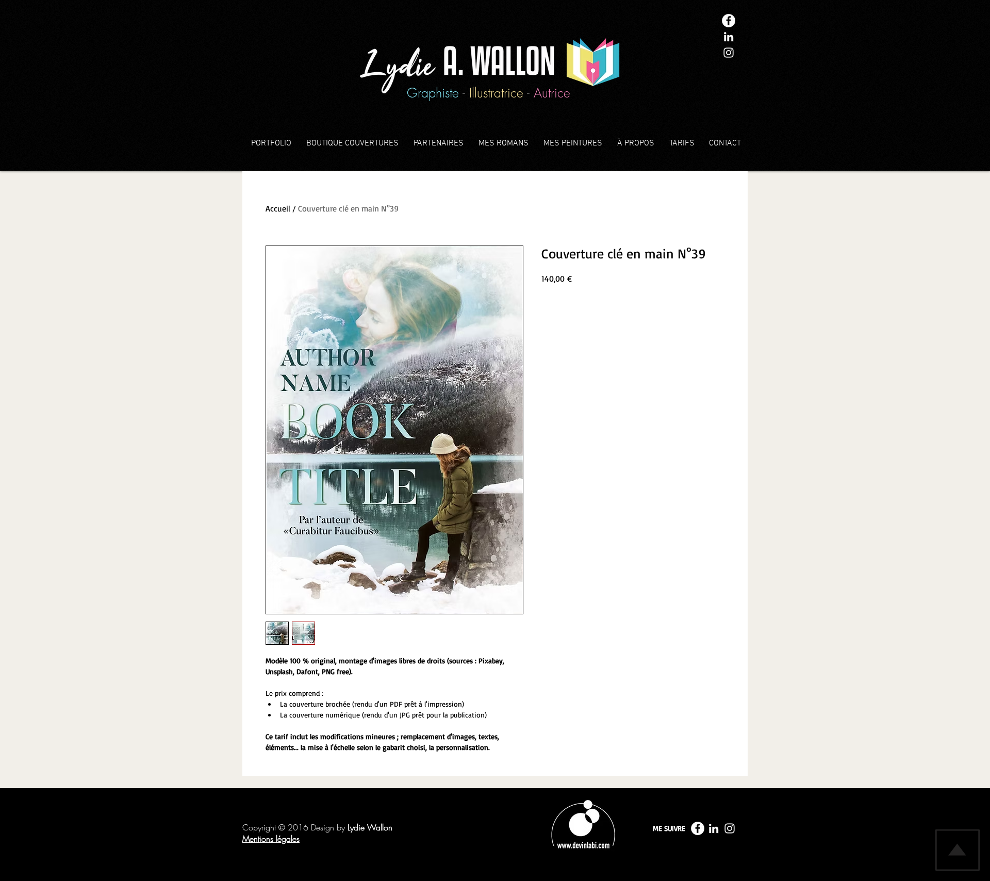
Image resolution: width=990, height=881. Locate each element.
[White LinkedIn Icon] (728, 36)
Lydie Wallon (370, 827)
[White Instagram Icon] (728, 52)
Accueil (278, 208)
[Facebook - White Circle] (728, 20)
